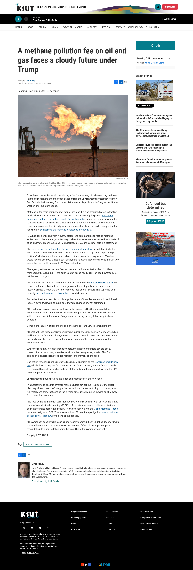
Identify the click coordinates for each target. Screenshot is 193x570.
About (78, 27)
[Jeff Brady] (24, 470)
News (30, 27)
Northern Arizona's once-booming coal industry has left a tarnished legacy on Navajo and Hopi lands (154, 118)
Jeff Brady (30, 80)
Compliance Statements (150, 518)
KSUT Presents (136, 27)
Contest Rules (146, 529)
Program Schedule (79, 512)
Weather (68, 27)
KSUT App (120, 27)
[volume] (26, 19)
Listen (18, 27)
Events (106, 27)
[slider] (30, 19)
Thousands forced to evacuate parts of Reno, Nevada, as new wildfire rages (154, 161)
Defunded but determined (155, 206)
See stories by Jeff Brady (45, 481)
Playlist (74, 524)
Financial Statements (149, 524)
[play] (18, 19)
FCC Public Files (146, 512)
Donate (171, 7)
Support (92, 27)
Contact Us (110, 529)
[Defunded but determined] (155, 185)
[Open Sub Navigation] (24, 27)
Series (42, 27)
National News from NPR (37, 444)
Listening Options (78, 518)
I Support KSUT (155, 221)
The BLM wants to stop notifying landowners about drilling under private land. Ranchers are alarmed (152, 133)
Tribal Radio (153, 27)
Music (54, 27)
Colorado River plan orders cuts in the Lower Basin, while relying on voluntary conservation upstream (154, 147)
